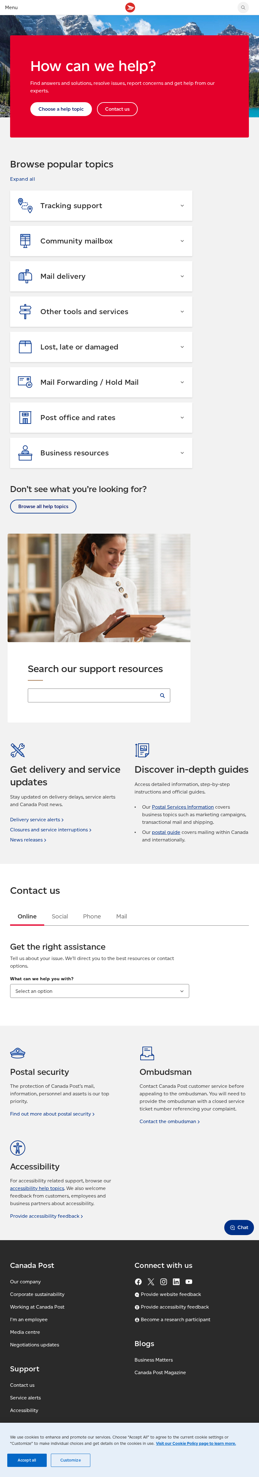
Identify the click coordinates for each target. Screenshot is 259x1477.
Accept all (27, 1460)
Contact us (22, 1385)
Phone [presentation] (92, 916)
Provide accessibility (44, 1216)
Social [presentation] (60, 916)
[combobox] (99, 991)
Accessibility (24, 1410)
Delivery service (35, 820)
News (26, 840)
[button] (22, 179)
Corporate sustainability (37, 1294)
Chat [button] (243, 1227)
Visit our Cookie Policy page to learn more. (196, 1443)
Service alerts (25, 1398)
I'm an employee (29, 1319)
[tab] (27, 916)
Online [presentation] (27, 916)
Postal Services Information (183, 807)
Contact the (168, 1121)
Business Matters (154, 1360)
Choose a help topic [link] (61, 109)
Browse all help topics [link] (43, 506)
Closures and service (49, 830)
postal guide (166, 832)
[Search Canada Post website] (243, 7)
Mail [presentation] (121, 916)
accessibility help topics (37, 1188)
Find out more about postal (50, 1114)
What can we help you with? (41, 979)
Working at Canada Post (37, 1307)
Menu (11, 7)
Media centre (25, 1332)
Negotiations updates (34, 1345)
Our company (25, 1282)
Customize (70, 1460)
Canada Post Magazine (160, 1372)
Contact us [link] (117, 109)
